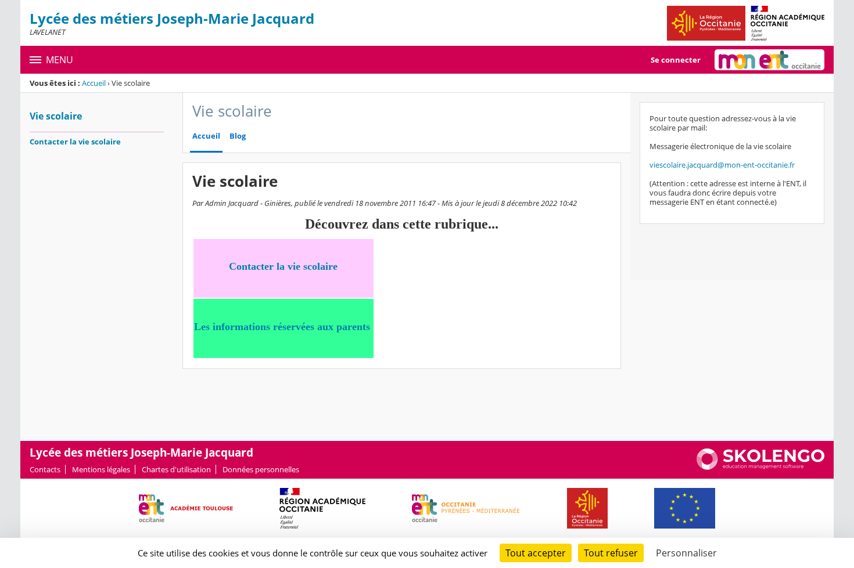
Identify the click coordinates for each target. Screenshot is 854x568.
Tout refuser (611, 553)
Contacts (45, 469)
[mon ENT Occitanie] (769, 60)
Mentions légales (101, 469)
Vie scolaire (56, 116)
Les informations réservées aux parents (282, 326)
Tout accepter (535, 553)
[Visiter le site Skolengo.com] (760, 467)
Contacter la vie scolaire (75, 141)
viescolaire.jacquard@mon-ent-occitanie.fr (722, 165)
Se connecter (676, 60)
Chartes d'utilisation (176, 469)
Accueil (94, 83)
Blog (237, 136)
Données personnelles (261, 469)
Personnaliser (686, 553)
